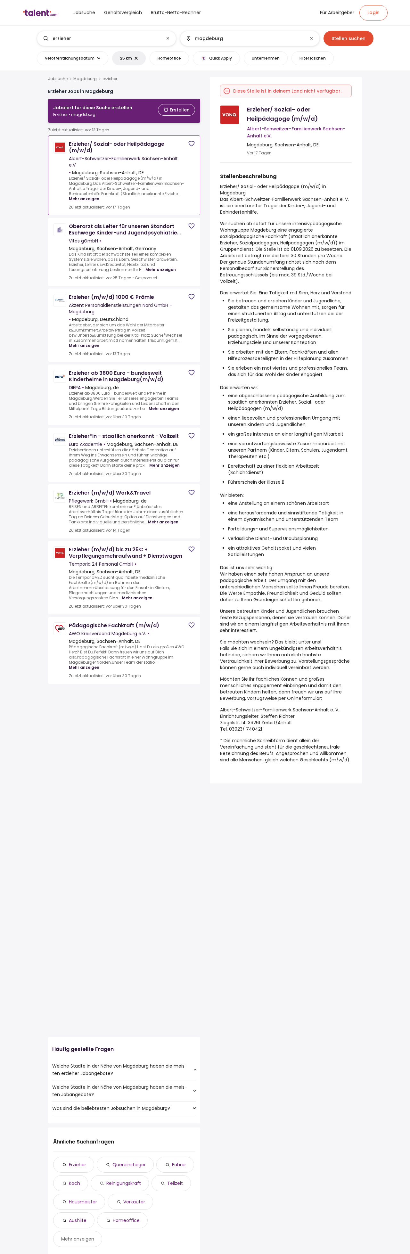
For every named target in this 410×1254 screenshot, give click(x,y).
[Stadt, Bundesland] (244, 38)
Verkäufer (134, 1202)
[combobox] (106, 38)
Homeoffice (126, 1220)
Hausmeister (83, 1202)
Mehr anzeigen (84, 198)
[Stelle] (101, 38)
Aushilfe (77, 1220)
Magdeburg (85, 79)
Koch (74, 1183)
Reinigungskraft (123, 1183)
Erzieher (77, 1164)
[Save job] (191, 143)
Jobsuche (58, 79)
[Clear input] (168, 38)
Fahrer (179, 1164)
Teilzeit (175, 1183)
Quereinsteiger (129, 1164)
